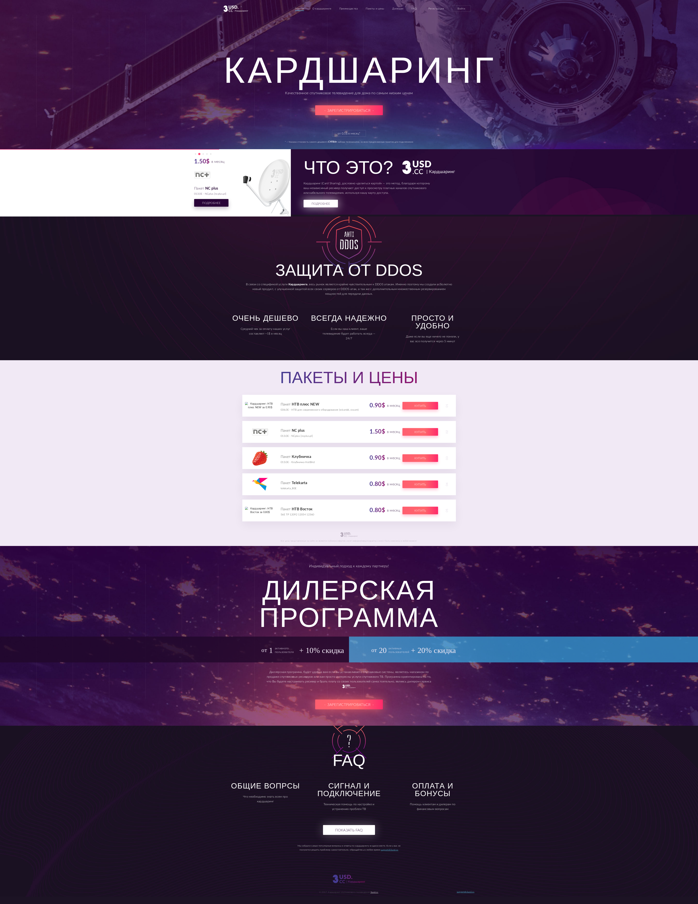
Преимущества (348, 8)
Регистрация (436, 8)
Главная (299, 8)
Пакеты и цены (375, 8)
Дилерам (397, 8)
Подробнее (211, 203)
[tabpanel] (125, 185)
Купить (420, 405)
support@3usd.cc (389, 850)
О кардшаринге (321, 8)
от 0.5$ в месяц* (349, 133)
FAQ (414, 8)
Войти (461, 8)
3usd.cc (374, 892)
